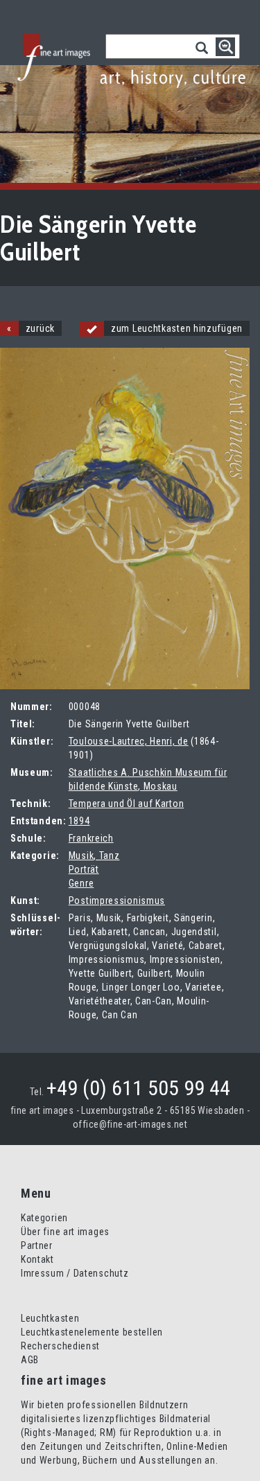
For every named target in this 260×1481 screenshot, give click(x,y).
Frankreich (91, 838)
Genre (81, 883)
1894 (79, 820)
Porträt (84, 869)
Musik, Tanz (94, 855)
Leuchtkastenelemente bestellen (92, 1332)
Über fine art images (65, 1231)
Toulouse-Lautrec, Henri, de (129, 741)
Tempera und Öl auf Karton (126, 803)
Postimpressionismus (117, 900)
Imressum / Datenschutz (74, 1273)
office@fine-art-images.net (130, 1124)
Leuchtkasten (50, 1318)
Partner (37, 1245)
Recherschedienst (60, 1345)
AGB (30, 1359)
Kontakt (37, 1259)
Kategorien (44, 1217)
